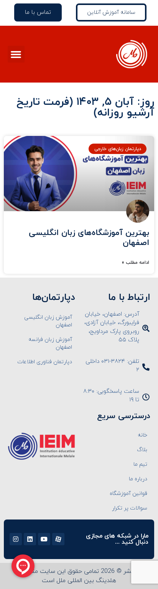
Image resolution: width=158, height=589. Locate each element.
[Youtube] (44, 539)
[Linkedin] (30, 539)
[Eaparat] (58, 539)
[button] (16, 54)
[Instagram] (16, 539)
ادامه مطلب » (135, 263)
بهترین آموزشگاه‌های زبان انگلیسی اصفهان (89, 237)
